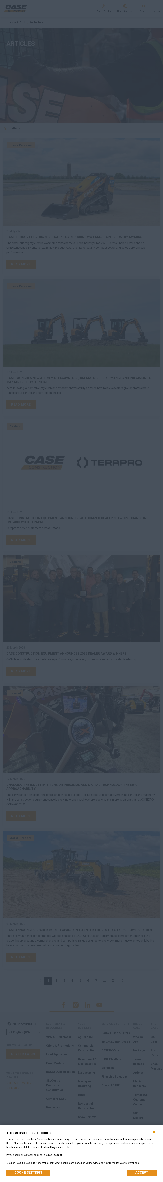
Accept (141, 1172)
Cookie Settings (28, 1172)
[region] (81, 1153)
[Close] (154, 1132)
